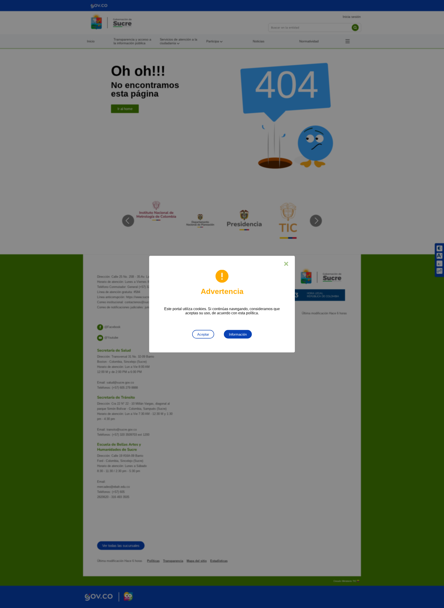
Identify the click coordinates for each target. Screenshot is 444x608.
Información (238, 334)
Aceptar (203, 334)
